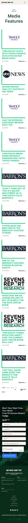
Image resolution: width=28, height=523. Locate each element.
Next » (3, 392)
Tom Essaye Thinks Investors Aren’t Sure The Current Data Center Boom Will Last (13, 337)
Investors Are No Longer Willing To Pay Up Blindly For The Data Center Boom (13, 300)
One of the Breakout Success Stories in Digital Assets (13, 264)
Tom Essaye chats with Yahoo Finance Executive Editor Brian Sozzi (14, 54)
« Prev (3, 387)
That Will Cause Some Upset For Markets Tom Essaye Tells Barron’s (11, 375)
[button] (24, 2)
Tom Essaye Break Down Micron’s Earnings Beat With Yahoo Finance (13, 157)
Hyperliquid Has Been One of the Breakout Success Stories (13, 229)
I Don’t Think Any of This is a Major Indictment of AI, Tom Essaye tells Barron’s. (13, 193)
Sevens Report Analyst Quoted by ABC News (13, 89)
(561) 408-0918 (4, 491)
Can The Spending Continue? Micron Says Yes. (12, 122)
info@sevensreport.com (22, 480)
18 (15, 389)
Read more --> (22, 61)
